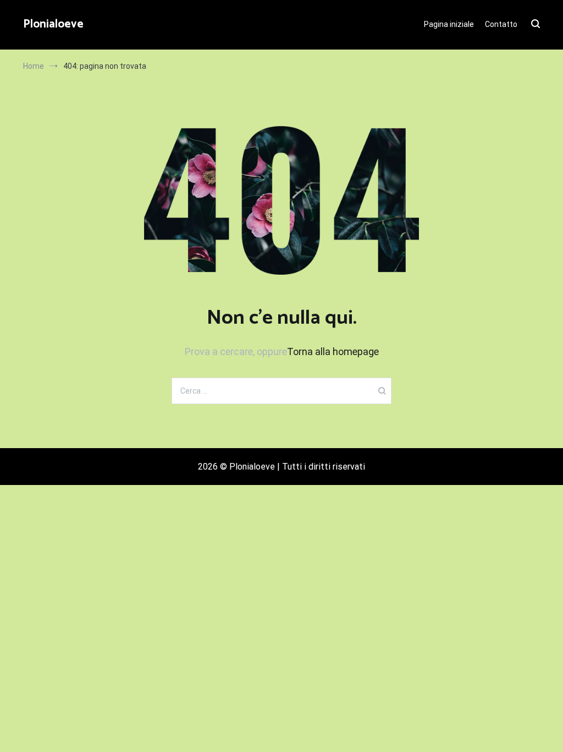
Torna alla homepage (333, 351)
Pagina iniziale (449, 24)
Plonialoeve (53, 24)
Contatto (501, 24)
